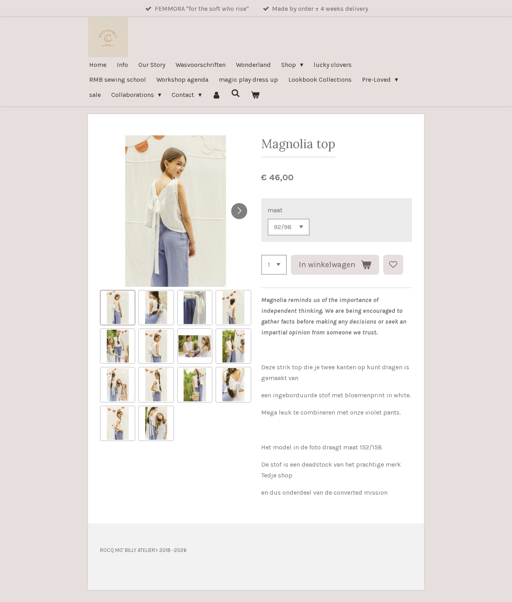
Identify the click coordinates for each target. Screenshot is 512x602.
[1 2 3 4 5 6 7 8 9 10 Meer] (274, 265)
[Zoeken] (235, 93)
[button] (117, 307)
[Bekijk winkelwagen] (255, 94)
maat (275, 210)
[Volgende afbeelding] (239, 211)
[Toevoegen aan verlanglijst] (393, 265)
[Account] (216, 94)
